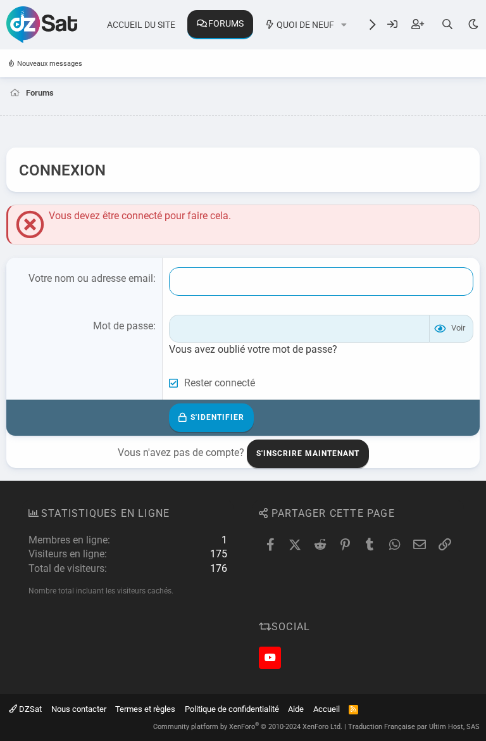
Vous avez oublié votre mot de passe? (253, 349)
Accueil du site (141, 25)
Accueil (326, 709)
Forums (226, 23)
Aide (296, 709)
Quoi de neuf (305, 25)
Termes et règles (145, 709)
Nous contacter (78, 709)
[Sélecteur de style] (473, 24)
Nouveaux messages (49, 64)
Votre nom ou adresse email (90, 278)
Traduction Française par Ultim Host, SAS (414, 727)
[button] (343, 25)
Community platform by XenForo (247, 727)
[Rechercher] (448, 24)
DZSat (29, 709)
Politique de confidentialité (232, 709)
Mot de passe (123, 326)
